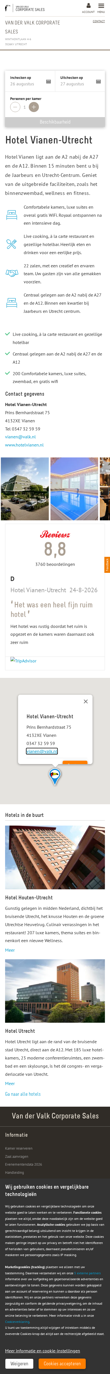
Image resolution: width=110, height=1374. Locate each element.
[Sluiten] (86, 701)
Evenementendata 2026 (23, 1164)
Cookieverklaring (17, 1322)
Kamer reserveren (18, 1148)
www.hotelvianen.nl (24, 445)
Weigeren (19, 1364)
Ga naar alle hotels (23, 1094)
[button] (55, 777)
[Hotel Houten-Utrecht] (55, 857)
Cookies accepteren (62, 1364)
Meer (10, 950)
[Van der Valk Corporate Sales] (26, 8)
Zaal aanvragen (16, 1156)
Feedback (107, 565)
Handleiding (14, 1172)
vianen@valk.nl (20, 436)
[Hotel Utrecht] (55, 991)
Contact (99, 21)
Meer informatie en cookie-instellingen (42, 1351)
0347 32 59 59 (26, 429)
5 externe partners (87, 1273)
